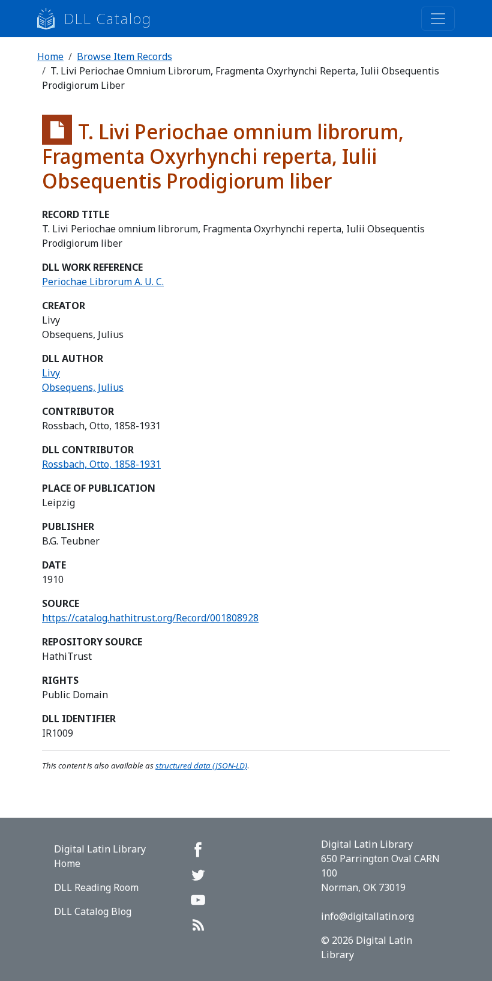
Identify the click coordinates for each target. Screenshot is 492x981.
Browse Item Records (124, 56)
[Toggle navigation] (438, 19)
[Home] (50, 18)
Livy (51, 372)
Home (50, 56)
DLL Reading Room (96, 887)
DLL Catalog (108, 18)
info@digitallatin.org (367, 916)
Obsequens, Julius (83, 387)
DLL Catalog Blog (92, 911)
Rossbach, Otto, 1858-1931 (101, 464)
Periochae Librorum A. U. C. (103, 281)
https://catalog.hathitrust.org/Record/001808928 (150, 617)
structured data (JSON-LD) (201, 765)
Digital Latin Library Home (100, 856)
